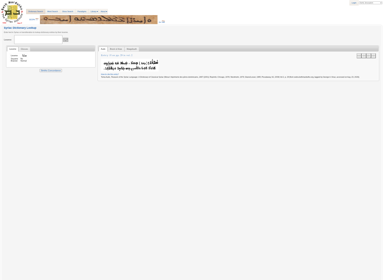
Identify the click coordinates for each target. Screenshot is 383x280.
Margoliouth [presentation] (132, 49)
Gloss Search (67, 11)
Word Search (52, 11)
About (103, 11)
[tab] (12, 49)
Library (93, 11)
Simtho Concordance (51, 70)
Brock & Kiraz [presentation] (116, 49)
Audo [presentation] (103, 49)
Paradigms (81, 11)
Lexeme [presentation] (12, 49)
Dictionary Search (35, 11)
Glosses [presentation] (24, 49)
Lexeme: (8, 40)
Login (354, 3)
